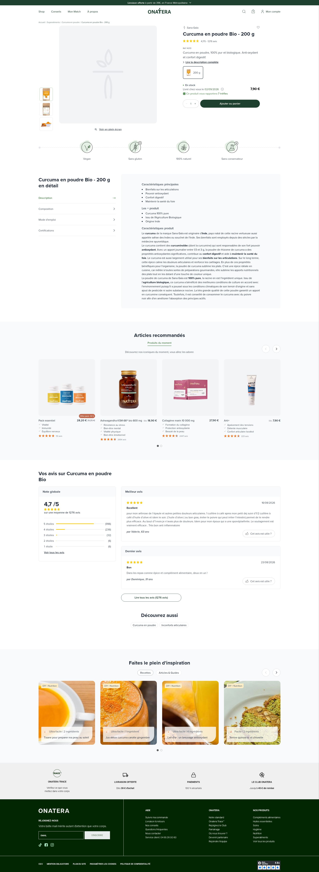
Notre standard (216, 817)
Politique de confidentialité (135, 864)
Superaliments (53, 22)
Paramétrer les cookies (103, 864)
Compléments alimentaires (266, 817)
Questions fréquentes (156, 829)
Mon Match (74, 11)
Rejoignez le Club (217, 825)
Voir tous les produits (264, 841)
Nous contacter (153, 833)
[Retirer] (185, 104)
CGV (41, 864)
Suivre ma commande (156, 817)
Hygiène (257, 829)
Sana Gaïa (192, 27)
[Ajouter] (196, 104)
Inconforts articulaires (173, 625)
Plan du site (79, 864)
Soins (256, 825)
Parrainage (214, 829)
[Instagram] (52, 845)
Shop (42, 11)
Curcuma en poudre (71, 22)
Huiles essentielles (262, 821)
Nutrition (257, 833)
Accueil (42, 22)
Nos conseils (151, 825)
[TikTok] (40, 845)
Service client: (160, 837)
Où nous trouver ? (218, 833)
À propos (92, 11)
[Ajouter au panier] (89, 408)
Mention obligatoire (58, 864)
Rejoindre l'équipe (218, 841)
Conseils (56, 11)
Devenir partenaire (218, 837)
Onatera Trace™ (216, 821)
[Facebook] (46, 845)
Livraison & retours (155, 821)
